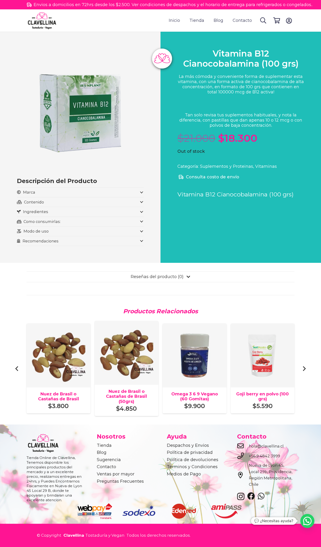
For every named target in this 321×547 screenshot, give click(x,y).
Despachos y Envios (188, 445)
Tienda (104, 445)
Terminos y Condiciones (192, 466)
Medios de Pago (184, 474)
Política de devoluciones (192, 459)
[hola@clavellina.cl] (243, 446)
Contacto (106, 466)
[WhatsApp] (261, 496)
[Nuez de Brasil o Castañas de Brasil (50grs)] (127, 324)
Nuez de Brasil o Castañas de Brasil (58, 396)
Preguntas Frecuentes (120, 481)
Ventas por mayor (115, 474)
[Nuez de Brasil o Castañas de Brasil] (58, 326)
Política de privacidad (190, 452)
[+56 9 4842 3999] (243, 456)
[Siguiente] (304, 368)
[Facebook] (251, 496)
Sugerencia (109, 459)
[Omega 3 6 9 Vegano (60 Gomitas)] (195, 326)
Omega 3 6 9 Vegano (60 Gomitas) (194, 396)
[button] (263, 20)
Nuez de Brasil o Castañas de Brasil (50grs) (126, 396)
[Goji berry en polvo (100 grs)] (263, 326)
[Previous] (17, 368)
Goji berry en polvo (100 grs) (262, 396)
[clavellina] (42, 20)
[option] (95, 511)
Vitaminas (266, 166)
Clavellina (73, 535)
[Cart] (276, 20)
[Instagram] (240, 496)
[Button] (288, 21)
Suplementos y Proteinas (226, 166)
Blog (101, 452)
